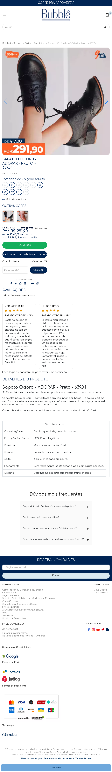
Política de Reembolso (14, 618)
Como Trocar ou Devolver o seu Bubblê (22, 590)
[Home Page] (56, 15)
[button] (107, 15)
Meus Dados (100, 590)
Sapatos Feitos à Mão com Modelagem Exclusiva (28, 598)
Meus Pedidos (100, 593)
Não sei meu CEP (39, 261)
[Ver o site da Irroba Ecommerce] (9, 734)
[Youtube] (98, 629)
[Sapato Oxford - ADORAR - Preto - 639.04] (8, 216)
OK (38, 270)
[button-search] (105, 27)
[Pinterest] (102, 629)
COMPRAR (25, 245)
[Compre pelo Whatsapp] (24, 254)
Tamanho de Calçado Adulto (23, 179)
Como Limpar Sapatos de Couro (19, 604)
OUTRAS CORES (14, 206)
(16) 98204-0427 (10, 629)
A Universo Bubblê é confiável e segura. (23, 610)
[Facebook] (88, 629)
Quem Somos (9, 593)
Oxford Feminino (35, 43)
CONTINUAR (56, 768)
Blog (4, 613)
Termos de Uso (10, 615)
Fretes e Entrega (11, 607)
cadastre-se (27, 372)
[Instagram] (93, 629)
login (12, 372)
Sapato (17, 43)
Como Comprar (10, 601)
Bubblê (6, 43)
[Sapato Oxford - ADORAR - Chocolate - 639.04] (22, 216)
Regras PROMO (10, 595)
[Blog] (107, 629)
